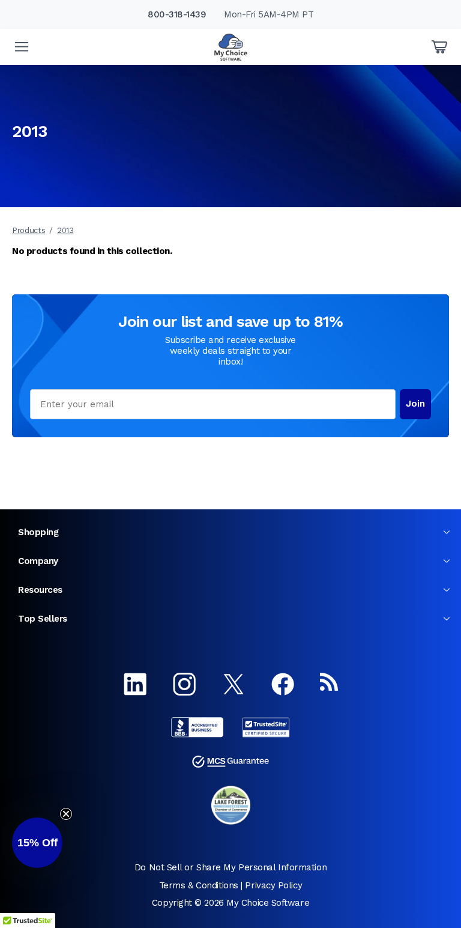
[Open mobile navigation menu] (21, 46)
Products (28, 230)
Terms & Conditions (198, 885)
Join (415, 403)
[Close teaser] (66, 814)
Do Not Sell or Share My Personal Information (230, 867)
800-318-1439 (177, 14)
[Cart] (439, 46)
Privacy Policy (273, 885)
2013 (65, 230)
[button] (37, 842)
